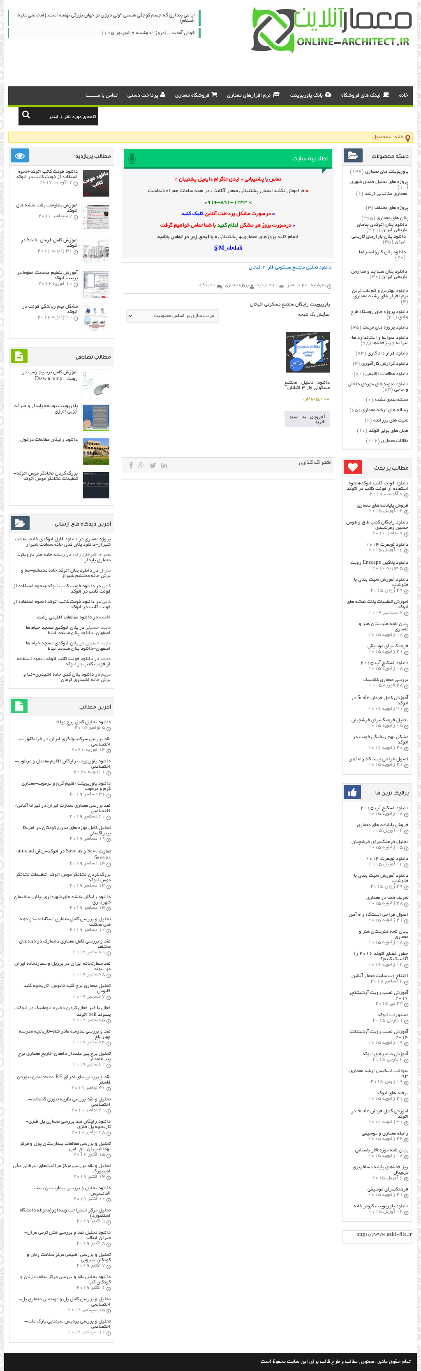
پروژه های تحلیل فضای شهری (379, 182)
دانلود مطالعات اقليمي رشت (64, 617)
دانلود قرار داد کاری (388, 353)
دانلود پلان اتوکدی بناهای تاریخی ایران (382, 227)
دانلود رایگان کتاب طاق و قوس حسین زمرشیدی (377, 525)
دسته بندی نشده (391, 400)
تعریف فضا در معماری (387, 898)
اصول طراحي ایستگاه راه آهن (378, 759)
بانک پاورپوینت (306, 96)
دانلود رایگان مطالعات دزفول (49, 439)
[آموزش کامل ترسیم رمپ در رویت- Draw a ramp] (96, 396)
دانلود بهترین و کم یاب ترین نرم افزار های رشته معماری (380, 293)
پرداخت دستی (142, 96)
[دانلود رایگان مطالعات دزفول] (96, 463)
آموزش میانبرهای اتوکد (385, 1054)
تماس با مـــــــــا (102, 96)
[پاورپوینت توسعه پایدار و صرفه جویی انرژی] (96, 430)
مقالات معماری (394, 441)
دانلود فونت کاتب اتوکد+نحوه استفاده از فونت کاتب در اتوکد (377, 486)
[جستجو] (26, 114)
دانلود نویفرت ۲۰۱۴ (387, 544)
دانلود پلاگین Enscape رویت (379, 562)
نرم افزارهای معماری (249, 96)
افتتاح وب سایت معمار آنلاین (380, 976)
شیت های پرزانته (390, 420)
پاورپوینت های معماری (386, 171)
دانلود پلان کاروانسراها (382, 252)
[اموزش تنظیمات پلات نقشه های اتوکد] (96, 229)
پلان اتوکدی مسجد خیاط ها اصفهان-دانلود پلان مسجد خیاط (68, 630)
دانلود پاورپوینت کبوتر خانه (381, 1206)
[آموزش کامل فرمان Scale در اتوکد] (96, 263)
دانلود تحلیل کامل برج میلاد (83, 722)
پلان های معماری (392, 218)
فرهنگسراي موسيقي (388, 646)
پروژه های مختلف (391, 208)
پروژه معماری (98, 539)
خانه (403, 96)
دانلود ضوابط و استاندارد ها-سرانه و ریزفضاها (378, 340)
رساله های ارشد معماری (384, 410)
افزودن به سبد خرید (306, 419)
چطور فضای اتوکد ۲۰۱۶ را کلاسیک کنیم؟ (381, 956)
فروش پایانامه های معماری (382, 505)
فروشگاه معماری (192, 96)
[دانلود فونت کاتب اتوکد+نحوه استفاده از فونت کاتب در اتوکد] (96, 195)
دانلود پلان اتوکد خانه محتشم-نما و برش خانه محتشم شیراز (66, 573)
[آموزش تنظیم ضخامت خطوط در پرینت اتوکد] (96, 296)
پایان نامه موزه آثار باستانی (381, 1150)
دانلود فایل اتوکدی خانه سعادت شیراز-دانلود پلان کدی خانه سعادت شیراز (63, 542)
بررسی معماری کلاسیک (385, 680)
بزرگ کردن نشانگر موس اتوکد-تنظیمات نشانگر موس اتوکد (46, 476)
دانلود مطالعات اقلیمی (386, 374)
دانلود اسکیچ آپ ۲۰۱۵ (384, 663)
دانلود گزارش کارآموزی (384, 363)
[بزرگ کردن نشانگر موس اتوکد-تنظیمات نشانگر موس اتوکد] (96, 497)
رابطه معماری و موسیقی (385, 1133)
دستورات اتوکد (392, 1015)
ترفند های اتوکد (392, 1093)
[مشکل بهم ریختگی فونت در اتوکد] (96, 330)
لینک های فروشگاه (361, 96)
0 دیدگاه (207, 285)
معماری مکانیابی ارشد (386, 194)
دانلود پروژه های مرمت (385, 327)
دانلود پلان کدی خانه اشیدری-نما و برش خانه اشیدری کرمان (67, 677)
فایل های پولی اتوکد (388, 430)
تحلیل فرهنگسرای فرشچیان (380, 720)
